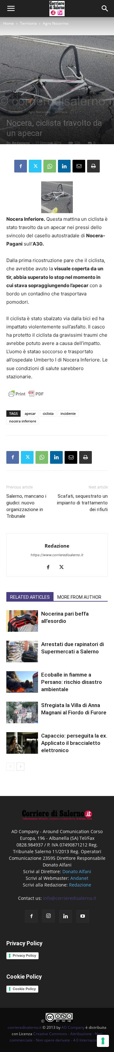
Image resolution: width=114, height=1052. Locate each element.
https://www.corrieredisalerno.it (57, 555)
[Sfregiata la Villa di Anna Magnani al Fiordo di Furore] (22, 713)
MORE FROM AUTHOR (79, 597)
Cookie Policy (24, 989)
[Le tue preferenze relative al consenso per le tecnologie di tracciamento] (103, 1041)
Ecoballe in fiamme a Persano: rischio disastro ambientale (71, 681)
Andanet (79, 878)
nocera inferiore (22, 421)
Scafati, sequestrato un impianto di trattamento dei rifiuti (82, 502)
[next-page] (20, 767)
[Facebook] (20, 166)
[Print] (93, 166)
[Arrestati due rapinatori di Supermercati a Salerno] (22, 652)
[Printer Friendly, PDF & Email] (26, 397)
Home (8, 23)
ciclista (48, 413)
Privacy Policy (24, 955)
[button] (105, 8)
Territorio (28, 23)
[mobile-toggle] (11, 8)
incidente (68, 413)
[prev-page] (10, 767)
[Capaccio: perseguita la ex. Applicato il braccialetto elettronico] (22, 743)
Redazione (21, 142)
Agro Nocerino (55, 23)
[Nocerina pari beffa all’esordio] (22, 621)
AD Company (73, 1027)
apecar (30, 413)
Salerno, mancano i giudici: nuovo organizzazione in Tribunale (26, 506)
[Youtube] (82, 916)
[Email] (79, 166)
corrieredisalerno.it (24, 1027)
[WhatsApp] (49, 166)
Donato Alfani (76, 871)
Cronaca (61, 112)
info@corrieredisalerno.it (69, 898)
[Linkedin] (64, 166)
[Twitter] (35, 166)
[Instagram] (48, 916)
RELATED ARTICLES (30, 597)
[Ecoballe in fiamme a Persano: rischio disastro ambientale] (22, 682)
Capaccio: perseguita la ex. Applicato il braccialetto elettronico (74, 742)
